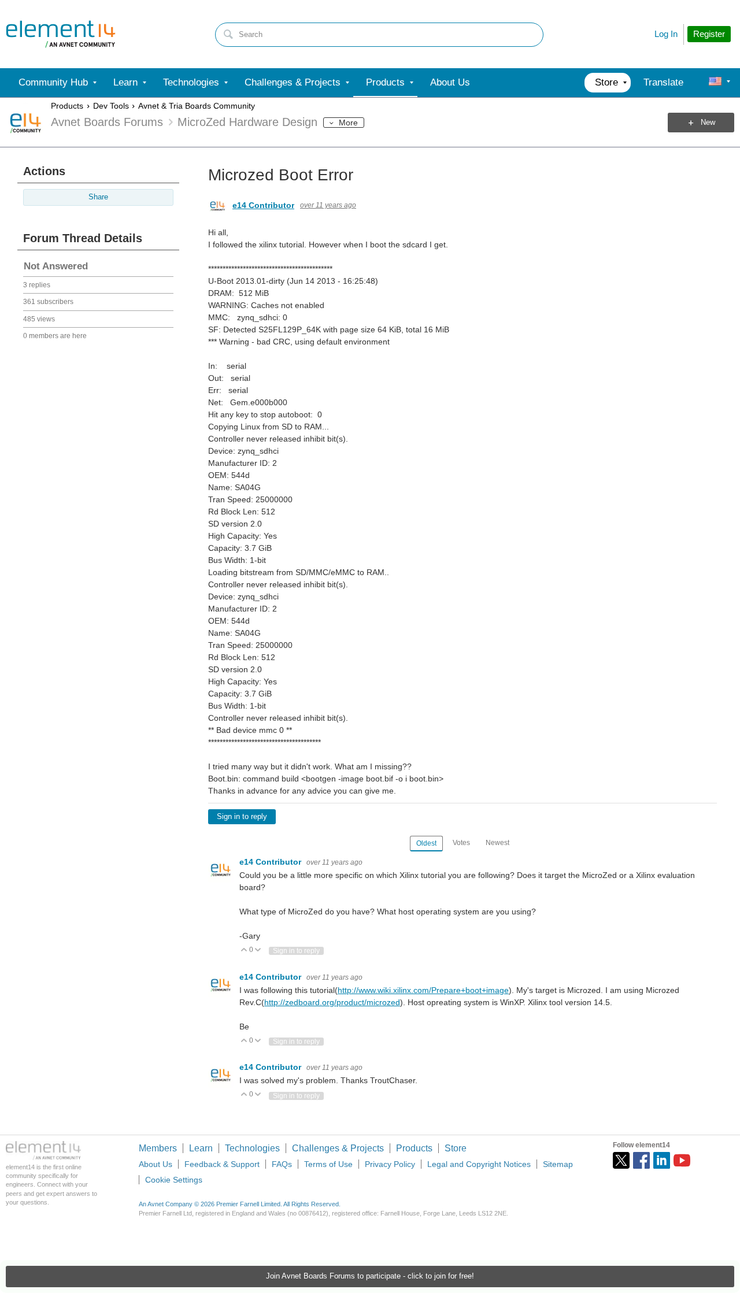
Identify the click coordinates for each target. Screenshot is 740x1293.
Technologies (252, 1148)
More (348, 122)
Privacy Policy (390, 1164)
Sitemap (558, 1164)
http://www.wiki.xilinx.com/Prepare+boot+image (423, 990)
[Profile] (715, 82)
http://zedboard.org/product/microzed (332, 1002)
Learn (201, 1148)
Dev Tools (111, 105)
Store (456, 1148)
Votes (461, 843)
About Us (155, 1164)
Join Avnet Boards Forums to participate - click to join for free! (370, 1276)
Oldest (426, 843)
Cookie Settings (173, 1179)
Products (67, 105)
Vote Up (244, 950)
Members (158, 1148)
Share (98, 197)
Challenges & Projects (338, 1148)
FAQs (282, 1164)
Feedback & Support (222, 1164)
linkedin (661, 1160)
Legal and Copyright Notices (479, 1164)
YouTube (682, 1160)
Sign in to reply (242, 817)
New (708, 122)
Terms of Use (328, 1164)
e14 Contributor (263, 205)
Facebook (641, 1160)
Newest (497, 843)
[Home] (61, 34)
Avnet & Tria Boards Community (196, 105)
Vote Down (258, 950)
